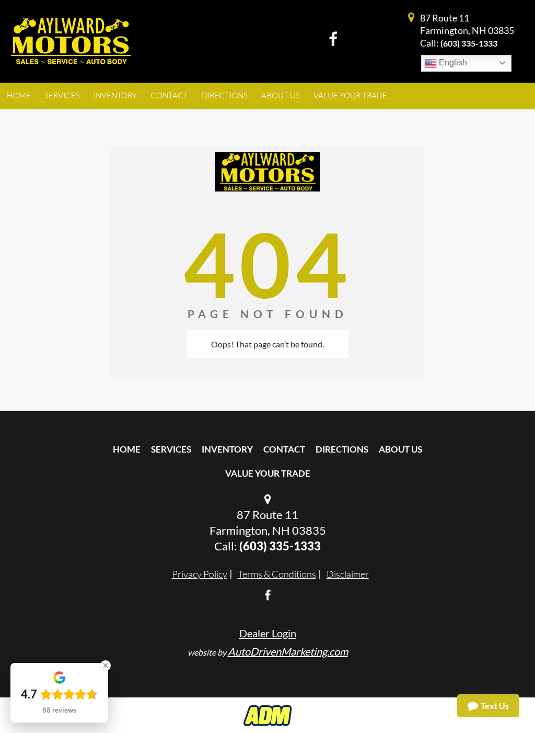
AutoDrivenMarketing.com (288, 651)
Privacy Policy (199, 574)
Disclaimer (348, 574)
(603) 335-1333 (468, 43)
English (452, 62)
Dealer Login (267, 633)
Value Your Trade (267, 473)
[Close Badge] (105, 665)
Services (171, 449)
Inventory (227, 449)
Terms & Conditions (277, 574)
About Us (400, 449)
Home (127, 449)
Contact (284, 449)
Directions (342, 449)
